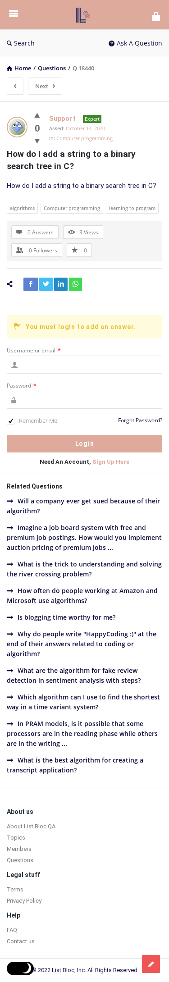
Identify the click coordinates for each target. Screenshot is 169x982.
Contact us (21, 941)
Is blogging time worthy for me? (66, 617)
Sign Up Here (110, 461)
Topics (16, 837)
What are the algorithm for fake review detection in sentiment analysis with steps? (74, 675)
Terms (15, 889)
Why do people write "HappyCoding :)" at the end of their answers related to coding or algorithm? (81, 644)
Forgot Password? (140, 420)
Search (24, 43)
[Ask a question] (151, 964)
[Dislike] (37, 140)
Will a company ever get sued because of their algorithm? (83, 506)
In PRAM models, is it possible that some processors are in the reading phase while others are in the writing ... (82, 733)
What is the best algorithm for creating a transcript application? (75, 765)
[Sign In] (156, 16)
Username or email (34, 350)
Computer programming (84, 138)
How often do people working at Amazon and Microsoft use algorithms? (82, 595)
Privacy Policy (24, 900)
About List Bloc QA (31, 826)
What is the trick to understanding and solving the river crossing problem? (84, 569)
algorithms (22, 208)
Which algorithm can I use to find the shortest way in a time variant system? (83, 702)
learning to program (132, 208)
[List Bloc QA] (85, 14)
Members (19, 848)
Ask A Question (139, 43)
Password (22, 385)
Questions (20, 860)
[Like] (37, 115)
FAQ (12, 930)
